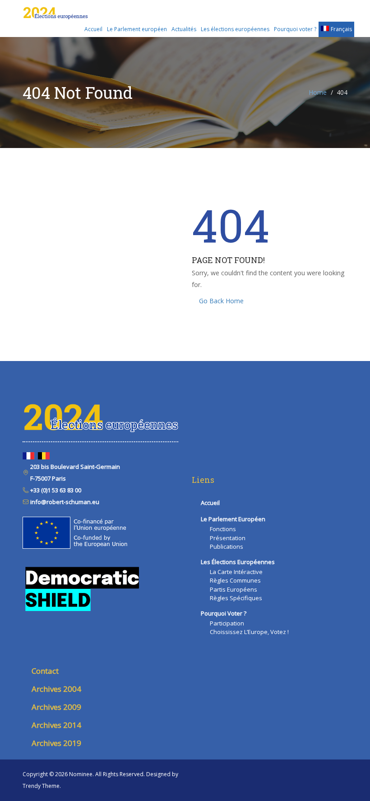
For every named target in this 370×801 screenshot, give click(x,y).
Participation (227, 623)
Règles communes (235, 580)
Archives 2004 (56, 689)
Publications (226, 546)
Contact (45, 671)
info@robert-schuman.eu (64, 502)
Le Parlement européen (137, 29)
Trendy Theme (41, 786)
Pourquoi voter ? (295, 29)
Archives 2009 (56, 707)
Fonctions (223, 529)
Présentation (227, 538)
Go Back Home (221, 300)
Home (318, 92)
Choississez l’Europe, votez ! (249, 632)
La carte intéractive (236, 572)
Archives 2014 (56, 725)
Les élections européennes (235, 29)
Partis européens (233, 589)
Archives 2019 (56, 743)
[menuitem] (336, 29)
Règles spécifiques (236, 598)
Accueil (93, 29)
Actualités (183, 29)
